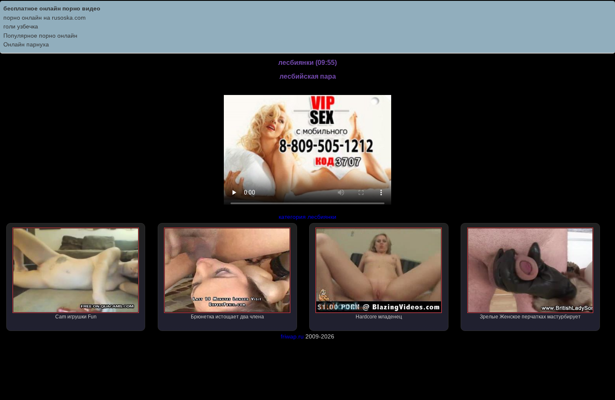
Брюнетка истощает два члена (227, 317)
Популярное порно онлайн (40, 35)
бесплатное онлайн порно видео (51, 8)
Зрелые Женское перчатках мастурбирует (530, 317)
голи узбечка (20, 26)
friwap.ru (292, 336)
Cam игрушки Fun (76, 317)
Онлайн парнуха (26, 44)
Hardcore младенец (379, 317)
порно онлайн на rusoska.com (44, 17)
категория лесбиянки (307, 216)
